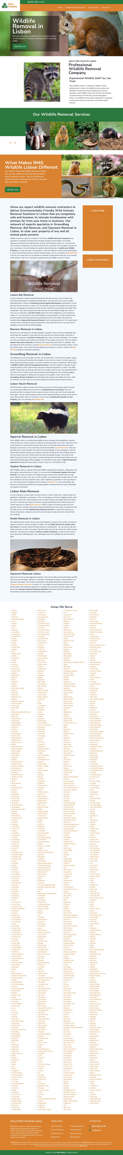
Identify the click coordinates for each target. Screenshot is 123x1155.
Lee (39, 1073)
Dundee (14, 1014)
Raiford (66, 1083)
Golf (39, 701)
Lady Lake (41, 971)
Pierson (66, 984)
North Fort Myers (69, 809)
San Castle (93, 653)
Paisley (66, 906)
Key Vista (41, 958)
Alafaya (14, 612)
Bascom (14, 686)
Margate (66, 649)
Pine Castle (67, 988)
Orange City (68, 872)
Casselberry (16, 839)
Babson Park (16, 671)
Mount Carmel (68, 751)
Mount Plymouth (69, 755)
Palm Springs (68, 930)
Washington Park (95, 954)
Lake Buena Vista (43, 980)
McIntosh (67, 669)
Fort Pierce (41, 628)
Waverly (92, 965)
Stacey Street (94, 621)
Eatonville (15, 1040)
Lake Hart (41, 995)
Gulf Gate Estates (43, 749)
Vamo (92, 904)
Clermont (15, 889)
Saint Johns (94, 641)
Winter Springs (94, 1070)
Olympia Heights (69, 865)
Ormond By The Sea (70, 889)
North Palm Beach (70, 820)
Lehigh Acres (42, 1077)
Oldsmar (66, 863)
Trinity (92, 882)
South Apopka (94, 712)
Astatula (14, 649)
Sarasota (93, 660)
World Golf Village (96, 1079)
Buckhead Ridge (17, 805)
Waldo (92, 945)
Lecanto (40, 1070)
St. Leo (92, 779)
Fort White (41, 636)
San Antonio (94, 649)
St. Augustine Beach (96, 766)
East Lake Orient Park (19, 1029)
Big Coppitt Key (17, 738)
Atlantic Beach (16, 653)
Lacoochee (15, 720)
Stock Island (94, 794)
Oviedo (66, 898)
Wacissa (92, 937)
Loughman (41, 1107)
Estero (14, 1064)
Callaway (15, 822)
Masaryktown (68, 656)
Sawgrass (93, 666)
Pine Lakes (67, 995)
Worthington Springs (70, 671)
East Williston (16, 1036)
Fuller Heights (42, 656)
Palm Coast (67, 921)
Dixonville (15, 1001)
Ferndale (15, 1086)
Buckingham (16, 807)
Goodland (41, 710)
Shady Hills (93, 690)
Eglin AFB (15, 1051)
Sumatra (92, 800)
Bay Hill (14, 690)
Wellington (93, 982)
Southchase (94, 744)
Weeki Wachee (95, 971)
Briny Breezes (16, 783)
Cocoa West (16, 904)
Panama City (68, 949)
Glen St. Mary (42, 686)
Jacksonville (42, 902)
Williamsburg (94, 1045)
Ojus (65, 857)
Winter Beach (94, 1062)
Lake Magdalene (43, 1010)
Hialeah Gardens (43, 792)
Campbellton (42, 705)
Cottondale (15, 926)
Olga (65, 643)
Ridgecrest (67, 1103)
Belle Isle (15, 716)
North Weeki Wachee (70, 831)
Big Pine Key (16, 740)
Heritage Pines (42, 785)
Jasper (40, 911)
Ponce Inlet (67, 1045)
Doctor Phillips (16, 1003)
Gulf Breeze (41, 746)
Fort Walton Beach (44, 634)
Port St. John (68, 1064)
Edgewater (15, 1047)
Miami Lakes (68, 701)
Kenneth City (42, 947)
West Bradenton (95, 986)
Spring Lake (94, 755)
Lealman (40, 1068)
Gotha (40, 712)
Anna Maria (15, 632)
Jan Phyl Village (43, 906)
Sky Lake (93, 701)
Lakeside (41, 1036)
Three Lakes (94, 859)
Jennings (41, 917)
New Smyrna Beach (70, 790)
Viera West (93, 921)
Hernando (41, 787)
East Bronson (16, 1025)
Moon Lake (67, 744)
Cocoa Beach (16, 902)
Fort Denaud (42, 615)
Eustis (14, 1068)
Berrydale (15, 731)
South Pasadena (95, 736)
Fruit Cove (41, 649)
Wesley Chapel (95, 984)
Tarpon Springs (95, 833)
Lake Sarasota (42, 1025)
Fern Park (15, 1081)
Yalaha (92, 1083)
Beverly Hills (16, 736)
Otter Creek (67, 893)
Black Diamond (17, 746)
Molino (66, 736)
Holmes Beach (42, 872)
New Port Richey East (71, 787)
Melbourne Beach (69, 684)
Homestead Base (43, 833)
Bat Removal (55, 1137)
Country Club (16, 928)
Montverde (67, 742)
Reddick (66, 1088)
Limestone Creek (43, 1090)
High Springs (42, 796)
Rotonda (92, 628)
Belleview (15, 727)
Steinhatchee (94, 792)
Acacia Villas (42, 934)
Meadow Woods (69, 675)
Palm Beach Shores (70, 917)
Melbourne (67, 682)
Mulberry (67, 761)
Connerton (15, 911)
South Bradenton (95, 718)
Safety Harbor (94, 636)
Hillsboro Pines (43, 813)
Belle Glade (15, 714)
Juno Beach (42, 924)
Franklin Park (42, 643)
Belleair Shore (16, 725)
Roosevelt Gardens (96, 623)
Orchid (66, 878)
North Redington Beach (71, 824)
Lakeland (41, 1032)
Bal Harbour (16, 675)
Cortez (14, 924)
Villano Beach (94, 924)
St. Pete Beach (94, 785)
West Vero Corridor (96, 1010)
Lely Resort (41, 1083)
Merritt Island (68, 690)
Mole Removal (75, 1137)
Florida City (15, 1107)
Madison (66, 621)
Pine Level (67, 997)
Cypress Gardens (17, 954)
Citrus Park (15, 880)
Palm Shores (68, 928)
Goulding (41, 714)
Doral (13, 1008)
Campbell (15, 824)
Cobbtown (15, 898)
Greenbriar (41, 729)
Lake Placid (41, 1023)
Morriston (67, 749)
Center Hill (15, 848)
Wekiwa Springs (95, 975)
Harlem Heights (43, 770)
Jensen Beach (42, 919)
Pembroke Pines (69, 975)
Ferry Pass (15, 1088)
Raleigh (66, 1086)
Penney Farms (68, 978)
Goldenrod (41, 699)
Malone (66, 628)
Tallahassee (94, 820)
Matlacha (67, 660)
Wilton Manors (94, 1053)
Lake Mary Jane (43, 1014)
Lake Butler (41, 982)
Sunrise (92, 809)
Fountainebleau (43, 638)
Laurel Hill (41, 1057)
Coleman (93, 980)
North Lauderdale (69, 813)
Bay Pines (15, 695)
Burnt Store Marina (18, 1021)
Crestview (15, 939)
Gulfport (40, 753)
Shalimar (93, 692)
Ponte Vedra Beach (70, 1049)
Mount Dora (67, 753)
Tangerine (93, 831)
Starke (92, 790)
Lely (39, 1081)
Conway (14, 913)
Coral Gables (16, 917)
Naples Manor (68, 770)
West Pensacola (95, 1003)
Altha (13, 621)
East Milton (15, 1032)
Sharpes (66, 716)
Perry (65, 982)
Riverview (93, 612)
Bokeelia (15, 757)
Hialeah (40, 790)
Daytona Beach (17, 973)
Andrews (15, 630)
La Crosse (41, 967)
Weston (92, 1021)
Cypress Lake (16, 956)
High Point (41, 794)
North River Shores (70, 826)
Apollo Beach (16, 636)
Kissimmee (41, 965)
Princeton (67, 1070)
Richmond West (69, 1096)
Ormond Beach (69, 887)
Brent (13, 781)
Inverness (41, 882)
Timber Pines (94, 870)
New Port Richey (69, 785)
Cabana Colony (17, 818)
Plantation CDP (69, 1023)
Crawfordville (16, 932)
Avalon (14, 662)
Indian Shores (42, 874)
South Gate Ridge (95, 725)
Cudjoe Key (15, 949)
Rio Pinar (67, 1107)
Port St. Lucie (68, 1066)
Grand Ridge (42, 720)
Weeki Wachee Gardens (97, 973)
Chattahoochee (17, 859)
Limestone (41, 1088)
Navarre (66, 779)
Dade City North (17, 962)
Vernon (92, 911)
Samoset (93, 643)
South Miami (94, 729)
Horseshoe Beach (43, 841)
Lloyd (39, 1096)
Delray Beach (16, 991)
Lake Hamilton (42, 991)
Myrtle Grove (68, 766)
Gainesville (41, 660)
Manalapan (67, 630)
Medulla (66, 679)
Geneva (40, 673)
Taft (91, 818)
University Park (95, 895)
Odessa (66, 854)
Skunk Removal (75, 1130)
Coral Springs (16, 919)
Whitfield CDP (94, 1040)
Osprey (66, 891)
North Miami (68, 816)
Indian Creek (42, 861)
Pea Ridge (67, 967)
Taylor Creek (94, 839)
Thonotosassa (94, 857)
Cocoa (14, 900)
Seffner (92, 679)
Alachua (14, 610)
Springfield (93, 759)
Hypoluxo (41, 854)
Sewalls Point (94, 688)
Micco (66, 710)
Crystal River (16, 945)
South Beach (94, 716)
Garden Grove (42, 664)
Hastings (41, 774)
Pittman (66, 1016)
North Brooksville (69, 805)
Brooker (14, 792)
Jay (39, 915)
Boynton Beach (17, 770)
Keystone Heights (43, 962)
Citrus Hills (15, 878)
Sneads (92, 703)
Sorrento (92, 710)
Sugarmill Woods (95, 798)
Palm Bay (67, 911)
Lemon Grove (16, 876)
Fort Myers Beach (43, 623)
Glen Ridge (41, 682)
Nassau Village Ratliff (71, 777)
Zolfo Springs (94, 1103)
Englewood (15, 1060)
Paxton (66, 965)
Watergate (93, 956)
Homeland (41, 828)
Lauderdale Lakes (43, 1049)
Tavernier (93, 837)
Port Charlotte (68, 1051)
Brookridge (15, 794)
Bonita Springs (16, 764)
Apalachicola (16, 634)
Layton (40, 1062)
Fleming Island (16, 1103)
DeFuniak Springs (18, 984)
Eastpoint (15, 1038)
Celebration (15, 846)
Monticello (67, 738)
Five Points (15, 1096)
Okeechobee (68, 861)
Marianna (67, 651)
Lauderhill (41, 1053)
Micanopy (67, 707)
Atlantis (14, 656)
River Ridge (94, 610)
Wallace (92, 947)
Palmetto (67, 939)
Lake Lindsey (42, 1001)
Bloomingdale (16, 751)
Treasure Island (95, 876)
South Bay (93, 714)
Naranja (66, 774)
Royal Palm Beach (96, 630)
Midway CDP (68, 718)
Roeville (92, 619)
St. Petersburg (94, 787)
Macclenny (67, 617)
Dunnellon (15, 1019)
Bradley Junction (17, 777)
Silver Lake (93, 697)
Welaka (92, 978)
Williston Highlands (96, 1049)
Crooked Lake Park (70, 723)
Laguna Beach (42, 973)
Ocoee (66, 852)
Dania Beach (16, 965)
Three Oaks (93, 861)
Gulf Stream (41, 751)
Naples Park (68, 772)
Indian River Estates (44, 865)
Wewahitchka (94, 1029)
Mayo (65, 664)
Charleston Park (17, 852)
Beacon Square (17, 703)
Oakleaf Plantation (70, 844)
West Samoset (94, 1008)
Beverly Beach (16, 733)
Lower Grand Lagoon (44, 1109)
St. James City (94, 777)
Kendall (40, 943)
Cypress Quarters (17, 958)
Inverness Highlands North (46, 885)
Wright (92, 1081)
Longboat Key (42, 1103)
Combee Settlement (18, 908)
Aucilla (14, 660)
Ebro (13, 1042)
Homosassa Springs (44, 837)
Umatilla (92, 887)
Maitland (66, 623)
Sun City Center (95, 803)
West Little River (95, 993)
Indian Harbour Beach (45, 863)
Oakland (66, 839)
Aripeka (14, 645)
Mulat (65, 757)
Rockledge (93, 617)
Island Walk (41, 895)
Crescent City (16, 937)
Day (13, 971)
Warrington (93, 952)
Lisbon (40, 1092)
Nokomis (67, 800)
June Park (41, 921)
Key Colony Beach (44, 954)
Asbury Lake (16, 647)
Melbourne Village (70, 686)
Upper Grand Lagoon (96, 898)
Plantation (67, 1021)
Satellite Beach (95, 664)
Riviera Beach (94, 615)
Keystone (41, 960)
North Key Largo (69, 811)
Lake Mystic (41, 1016)
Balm (13, 679)
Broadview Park (17, 787)
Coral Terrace (16, 921)
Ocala (66, 846)
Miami (66, 695)
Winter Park (93, 1068)
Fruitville (40, 653)
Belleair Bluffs (16, 723)
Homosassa (42, 835)
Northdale (67, 833)
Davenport (15, 967)
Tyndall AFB (94, 885)
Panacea (67, 947)
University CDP (95, 893)
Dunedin (14, 1016)
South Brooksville (95, 720)
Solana (92, 705)
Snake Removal (56, 1126)
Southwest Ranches (96, 751)
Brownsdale (16, 798)
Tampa (92, 826)
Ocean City (67, 848)
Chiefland (15, 863)
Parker (66, 956)
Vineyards (93, 928)
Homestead (41, 831)
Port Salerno (68, 1060)
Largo (40, 1047)
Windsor (92, 1060)
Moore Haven (68, 746)
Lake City (41, 986)
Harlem (40, 768)
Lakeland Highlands (44, 1034)
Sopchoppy (93, 707)
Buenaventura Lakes (18, 809)
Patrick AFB (67, 962)
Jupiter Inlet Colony (44, 932)
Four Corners (42, 641)
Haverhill (41, 779)
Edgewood (15, 1049)
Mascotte (67, 658)
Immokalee (41, 857)
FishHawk (15, 1092)
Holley (40, 822)
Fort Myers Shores (44, 625)
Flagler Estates (17, 1101)
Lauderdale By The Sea (45, 1051)
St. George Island (95, 774)
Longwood (41, 1105)
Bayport (14, 699)
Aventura (15, 664)
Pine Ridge (67, 1001)
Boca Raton (15, 755)
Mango (66, 638)
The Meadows (94, 852)
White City (93, 1034)
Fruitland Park (42, 651)
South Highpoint (95, 727)
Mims (65, 727)
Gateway (41, 671)
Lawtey (40, 1060)
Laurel (40, 1055)
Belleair (40, 913)
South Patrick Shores (96, 738)
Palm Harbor (68, 924)
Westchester (94, 1014)
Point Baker (67, 1034)
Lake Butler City (43, 984)
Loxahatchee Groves (70, 610)
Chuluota (15, 870)
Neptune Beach (69, 783)
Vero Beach (93, 913)
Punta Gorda (68, 1075)
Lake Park (41, 1021)
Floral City (15, 1105)
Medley (66, 677)
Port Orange (68, 1055)
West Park (93, 1001)
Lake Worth (41, 1029)
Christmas (15, 867)
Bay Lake (15, 692)
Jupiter (40, 928)
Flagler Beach (16, 1099)
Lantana (40, 1045)
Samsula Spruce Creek (97, 645)
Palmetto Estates (69, 943)
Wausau (92, 941)
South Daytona (94, 723)
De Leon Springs (17, 978)
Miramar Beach (69, 733)
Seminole (93, 682)
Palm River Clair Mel (70, 926)
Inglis (39, 878)
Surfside (92, 813)
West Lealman (94, 991)
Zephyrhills (93, 1096)
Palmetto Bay (68, 941)
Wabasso (93, 932)
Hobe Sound (42, 816)
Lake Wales (41, 1027)
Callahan (15, 820)
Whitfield (93, 1038)
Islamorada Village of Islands (47, 893)
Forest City (41, 612)
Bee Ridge (15, 707)
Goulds (40, 716)
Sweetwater (94, 816)
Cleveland (15, 891)
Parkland (67, 958)
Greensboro (41, 731)
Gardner (40, 666)
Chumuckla (15, 872)
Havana (40, 777)
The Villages (94, 854)
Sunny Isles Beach (96, 807)
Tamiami (92, 824)
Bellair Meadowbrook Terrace (21, 712)
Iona (39, 891)
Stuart (92, 796)
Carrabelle (15, 833)
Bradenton (15, 772)
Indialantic (41, 859)
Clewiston (15, 893)
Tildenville (93, 939)
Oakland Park (68, 841)
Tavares (92, 835)
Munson (66, 764)
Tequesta (93, 844)
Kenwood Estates (69, 634)
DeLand (14, 986)
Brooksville (15, 796)
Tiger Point (93, 867)
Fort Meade (41, 619)
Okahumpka (68, 859)
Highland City (42, 800)
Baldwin (14, 677)
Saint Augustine (95, 638)
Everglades (15, 1070)
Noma (40, 703)
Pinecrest (67, 1006)
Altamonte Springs (18, 619)
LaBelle (40, 969)
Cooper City (16, 915)
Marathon (67, 645)
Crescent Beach (17, 934)
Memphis (67, 688)
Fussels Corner (43, 658)
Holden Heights (43, 818)
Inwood (40, 889)
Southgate (93, 749)
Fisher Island (16, 1094)
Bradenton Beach (17, 774)
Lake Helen (41, 997)
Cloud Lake (15, 895)
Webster (92, 967)
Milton (66, 725)
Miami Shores (68, 703)
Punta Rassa (68, 1077)
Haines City (41, 757)
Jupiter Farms (42, 930)
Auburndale (15, 658)
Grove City (41, 742)
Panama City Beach (70, 952)
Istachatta (41, 898)
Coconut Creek (17, 906)
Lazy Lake (41, 1066)
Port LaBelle (68, 1053)
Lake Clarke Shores (44, 988)
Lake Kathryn (42, 999)
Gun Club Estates (43, 755)
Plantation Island (69, 1025)
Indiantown (41, 876)
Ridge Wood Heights (70, 1101)
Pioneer (66, 1014)
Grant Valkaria (42, 723)
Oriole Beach (68, 880)
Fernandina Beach (18, 1083)
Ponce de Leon (69, 1042)
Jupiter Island (42, 937)
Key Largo (41, 956)
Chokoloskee (42, 669)
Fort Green (15, 1045)
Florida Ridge (16, 1109)
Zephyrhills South (95, 647)
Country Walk (16, 930)
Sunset (92, 811)
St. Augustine (94, 764)
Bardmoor (15, 682)
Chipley (14, 865)
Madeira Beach (69, 619)
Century (14, 850)
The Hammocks (95, 850)
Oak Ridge (67, 837)
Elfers (14, 1055)
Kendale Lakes (43, 941)
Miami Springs (68, 705)
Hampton (41, 761)
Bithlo (14, 744)
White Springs (94, 1036)
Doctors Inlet (16, 1006)
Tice (91, 863)
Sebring (92, 675)
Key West (67, 932)
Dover (14, 1010)
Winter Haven (94, 1066)
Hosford (40, 844)
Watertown (93, 958)
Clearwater (15, 887)
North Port (67, 822)
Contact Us (106, 7)
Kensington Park (43, 949)
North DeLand (68, 807)
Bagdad (14, 673)
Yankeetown (94, 1086)
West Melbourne (95, 995)
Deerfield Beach (17, 982)
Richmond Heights (70, 1094)
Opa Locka (67, 870)
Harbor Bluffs (42, 764)
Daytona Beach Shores (19, 975)
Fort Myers (41, 621)
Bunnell (14, 811)
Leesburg (41, 1075)
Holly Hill (41, 824)
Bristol (14, 785)
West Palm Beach (95, 999)
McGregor (67, 666)
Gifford (40, 677)
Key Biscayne (42, 952)
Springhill (93, 761)
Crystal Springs (17, 947)
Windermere (94, 1057)
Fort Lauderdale (43, 617)
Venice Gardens (95, 908)
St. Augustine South (96, 770)
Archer (14, 643)
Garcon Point (42, 662)
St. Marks (93, 783)
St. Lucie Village (95, 781)
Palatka (66, 908)
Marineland (41, 1003)
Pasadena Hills (69, 960)
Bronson (14, 790)
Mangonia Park (69, 641)
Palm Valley (68, 937)
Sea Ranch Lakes (95, 671)
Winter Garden (94, 1064)
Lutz (65, 612)
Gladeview (41, 679)
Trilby (91, 880)
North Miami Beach (70, 818)
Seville (92, 686)
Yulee (92, 1092)
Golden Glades (43, 697)
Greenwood (41, 736)
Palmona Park (68, 945)
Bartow (14, 684)
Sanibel (92, 658)
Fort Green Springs (44, 1064)
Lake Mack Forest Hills (45, 1008)
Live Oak (41, 1094)
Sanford (92, 656)
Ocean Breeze (42, 684)
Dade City (15, 960)
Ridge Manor (68, 1099)
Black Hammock (17, 749)
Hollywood (41, 826)
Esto (13, 1066)
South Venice (94, 742)
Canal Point (15, 826)
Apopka (14, 638)
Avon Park (15, 666)
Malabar (66, 625)
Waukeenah (94, 962)
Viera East (93, 919)
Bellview (14, 729)
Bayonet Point (16, 697)
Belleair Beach (16, 718)
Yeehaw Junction (95, 1090)
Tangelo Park (94, 828)
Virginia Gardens (95, 930)
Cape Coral (15, 828)
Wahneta (93, 943)
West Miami (93, 997)
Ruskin (92, 634)
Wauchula (93, 960)
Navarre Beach (69, 781)
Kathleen (41, 939)
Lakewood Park (43, 1038)
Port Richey (67, 1057)
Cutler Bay (15, 952)
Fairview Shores (17, 1073)
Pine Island (67, 895)
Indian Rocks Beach (44, 870)
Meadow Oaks (68, 673)
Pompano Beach (69, 1040)
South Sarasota (95, 740)
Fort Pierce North (43, 630)
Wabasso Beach (95, 934)
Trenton (92, 878)
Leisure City (42, 1079)
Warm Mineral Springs (97, 949)
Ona (65, 867)
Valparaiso (93, 900)
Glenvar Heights (43, 690)
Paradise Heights (69, 954)
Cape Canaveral (95, 677)
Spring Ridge (94, 757)
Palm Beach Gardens (71, 915)
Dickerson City (16, 999)
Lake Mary (41, 1012)
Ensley (14, 1062)
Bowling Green (16, 768)
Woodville (93, 1077)
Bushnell (15, 813)
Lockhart (40, 1101)
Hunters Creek (42, 850)
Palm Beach (68, 913)
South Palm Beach (96, 733)
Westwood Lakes (95, 1027)
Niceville (67, 794)
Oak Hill (66, 835)
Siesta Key (93, 695)
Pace (65, 900)
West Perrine (94, 1006)
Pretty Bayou (68, 1068)
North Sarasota (69, 828)
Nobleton (67, 796)
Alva (13, 628)
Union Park (93, 889)
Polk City (67, 1036)
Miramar (66, 731)
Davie (14, 969)
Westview (93, 1023)
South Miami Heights (96, 731)
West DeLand (94, 988)
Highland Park (42, 803)
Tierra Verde (94, 865)
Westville (93, 1025)
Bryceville (15, 803)
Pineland (67, 1008)
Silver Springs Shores (97, 699)
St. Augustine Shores (96, 768)
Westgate (93, 1016)
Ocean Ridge (68, 850)
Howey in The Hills (44, 846)
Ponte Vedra (68, 1047)
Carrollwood (16, 835)
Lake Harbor (42, 993)
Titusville (93, 872)
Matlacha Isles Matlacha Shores (74, 662)
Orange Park (68, 874)
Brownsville (15, 800)
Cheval (14, 861)
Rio (65, 1105)
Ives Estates (42, 900)
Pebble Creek (68, 969)
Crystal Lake (16, 943)
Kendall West (42, 945)
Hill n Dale (41, 805)
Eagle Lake (15, 1023)
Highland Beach (43, 798)
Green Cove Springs (44, 725)
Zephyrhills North (95, 1099)
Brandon (14, 779)
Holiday (40, 820)
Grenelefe (41, 738)
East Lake (15, 1027)
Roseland (93, 625)
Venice (92, 906)
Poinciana (67, 1032)
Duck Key (15, 1012)
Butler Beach (16, 816)
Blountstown (16, 753)
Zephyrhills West (95, 1101)
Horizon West (42, 839)
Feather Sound (16, 1077)
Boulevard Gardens (18, 766)
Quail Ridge (68, 1079)
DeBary (14, 980)
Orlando (66, 882)
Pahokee (67, 904)
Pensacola (67, 980)
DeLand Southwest (18, 988)
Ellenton (14, 1057)
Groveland (41, 744)
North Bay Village (69, 803)
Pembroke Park (69, 973)
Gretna (40, 740)
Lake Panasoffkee (43, 1019)
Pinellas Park (68, 1010)
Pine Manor (67, 999)
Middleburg (67, 712)
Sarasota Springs (95, 662)
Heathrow (41, 783)
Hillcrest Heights (43, 807)
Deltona (14, 993)
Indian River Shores (44, 867)
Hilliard (40, 809)
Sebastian (93, 673)
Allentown (15, 617)
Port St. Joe (67, 1062)
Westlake (93, 1019)
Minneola (67, 729)
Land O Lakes (42, 1042)
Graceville (41, 718)
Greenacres (41, 727)
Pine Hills (67, 991)
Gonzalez (41, 707)
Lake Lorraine (42, 1006)
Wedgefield (93, 969)
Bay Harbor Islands (18, 688)
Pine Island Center (70, 993)
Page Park (67, 902)
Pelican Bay (68, 971)
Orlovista (67, 885)
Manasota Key (68, 632)
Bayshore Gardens (18, 701)
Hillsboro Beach (43, 811)
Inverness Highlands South (46, 887)
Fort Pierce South (43, 632)
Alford (14, 615)
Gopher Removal (56, 1133)
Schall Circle (94, 669)
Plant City (67, 1019)
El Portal (66, 1029)
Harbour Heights (43, 766)
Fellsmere (15, 1079)
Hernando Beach (17, 761)
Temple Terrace (95, 841)
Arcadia (14, 641)
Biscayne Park (16, 742)
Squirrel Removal (76, 1133)
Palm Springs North (70, 934)
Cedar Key (15, 844)
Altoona (14, 623)
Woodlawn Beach (95, 1075)
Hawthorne (41, 781)
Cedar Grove (16, 841)
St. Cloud (93, 772)
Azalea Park (16, 669)
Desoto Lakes (16, 995)
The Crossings (94, 848)
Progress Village (69, 1073)
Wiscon (92, 1073)
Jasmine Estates (43, 908)
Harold (40, 772)
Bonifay (14, 759)
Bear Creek (15, 705)
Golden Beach (42, 692)
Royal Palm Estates (96, 632)
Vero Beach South (96, 915)
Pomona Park (68, 1038)
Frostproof (41, 647)
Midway (66, 714)
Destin (14, 997)
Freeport (40, 645)
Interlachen (41, 880)
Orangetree (67, 876)
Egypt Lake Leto (17, 1053)
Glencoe (40, 688)
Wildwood (93, 1042)
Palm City (67, 919)
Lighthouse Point (43, 1086)
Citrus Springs (16, 882)
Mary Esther (68, 653)
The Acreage (94, 846)
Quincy (66, 1081)
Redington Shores (70, 1092)
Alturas (14, 625)
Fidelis (14, 1090)
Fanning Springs (17, 1075)
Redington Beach (69, 1090)
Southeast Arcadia (96, 746)
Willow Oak (93, 1051)
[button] (10, 143)
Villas (92, 926)
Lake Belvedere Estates (45, 978)
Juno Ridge (41, 926)
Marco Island (68, 647)
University (93, 891)
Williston (92, 1047)
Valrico (92, 902)
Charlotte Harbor (17, 854)
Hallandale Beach (43, 759)
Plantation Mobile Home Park (73, 1027)
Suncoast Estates (95, 805)
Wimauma (93, 1055)
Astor (13, 651)
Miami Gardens (69, 699)
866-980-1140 (37, 2)
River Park (67, 1109)
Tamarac (92, 822)
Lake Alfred (41, 975)
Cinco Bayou (16, 874)
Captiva (14, 831)
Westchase (93, 1012)
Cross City (15, 941)
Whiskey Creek (95, 1032)
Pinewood (67, 1012)
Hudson (40, 848)
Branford (92, 1088)
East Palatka (16, 1034)
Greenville (41, 733)
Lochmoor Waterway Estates (47, 1099)
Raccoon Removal (57, 1130)
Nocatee (66, 798)
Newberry (67, 792)
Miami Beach (68, 697)
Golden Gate (42, 695)
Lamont (40, 1040)
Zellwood (93, 1094)
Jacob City (67, 759)
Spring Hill (93, 753)
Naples (66, 768)
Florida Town (42, 610)
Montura (66, 740)
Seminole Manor (95, 684)
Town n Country (95, 874)
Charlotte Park (16, 857)
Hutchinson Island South (46, 852)
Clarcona (15, 885)
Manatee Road (68, 636)
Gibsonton (41, 675)
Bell (13, 710)
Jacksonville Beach (44, 904)
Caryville (15, 837)
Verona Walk (94, 917)
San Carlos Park (95, 651)
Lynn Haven (68, 615)
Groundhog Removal (77, 1126)
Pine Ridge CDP (69, 1003)
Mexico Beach (68, 692)
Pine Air (66, 986)
